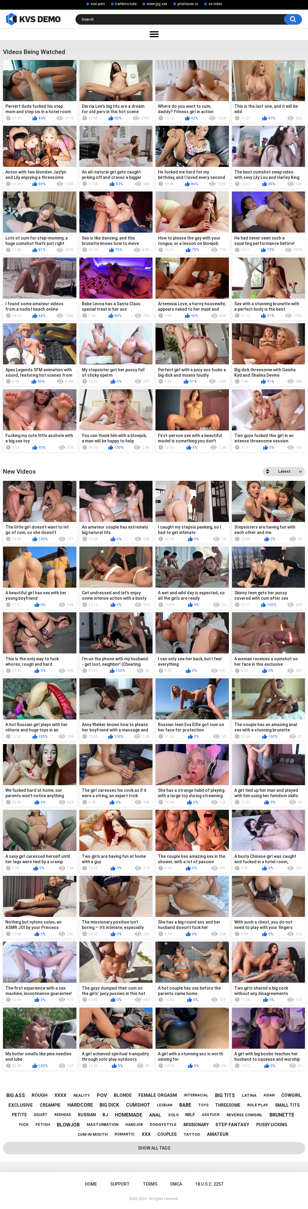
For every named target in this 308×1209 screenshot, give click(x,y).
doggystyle (163, 1124)
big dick (109, 1105)
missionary (196, 1124)
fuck (24, 1125)
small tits (287, 1105)
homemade (128, 1115)
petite (19, 1114)
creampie (50, 1105)
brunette (282, 1115)
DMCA (176, 1184)
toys (203, 1105)
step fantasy (232, 1124)
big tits (225, 1095)
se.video (215, 4)
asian (269, 1095)
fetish (42, 1124)
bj (105, 1114)
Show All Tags (154, 1148)
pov (102, 1095)
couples (167, 1134)
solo (173, 1115)
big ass (15, 1095)
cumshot (138, 1105)
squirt (41, 1115)
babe (185, 1105)
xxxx (60, 1095)
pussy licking (271, 1124)
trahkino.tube (126, 4)
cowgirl (291, 1095)
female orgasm (157, 1095)
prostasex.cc (187, 4)
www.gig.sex (157, 4)
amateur (218, 1134)
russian (87, 1114)
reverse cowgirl (244, 1115)
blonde (123, 1095)
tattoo (191, 1134)
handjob (134, 1125)
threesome (227, 1105)
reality (81, 1095)
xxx (146, 1134)
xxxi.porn (98, 4)
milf (190, 1114)
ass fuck (211, 1115)
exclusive (20, 1105)
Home (91, 1184)
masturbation (103, 1124)
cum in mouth (93, 1134)
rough (40, 1095)
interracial (196, 1095)
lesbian (164, 1105)
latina (249, 1095)
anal (155, 1115)
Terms (150, 1184)
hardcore (80, 1105)
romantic (125, 1134)
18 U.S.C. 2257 (209, 1184)
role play (257, 1105)
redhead (62, 1115)
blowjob (68, 1125)
